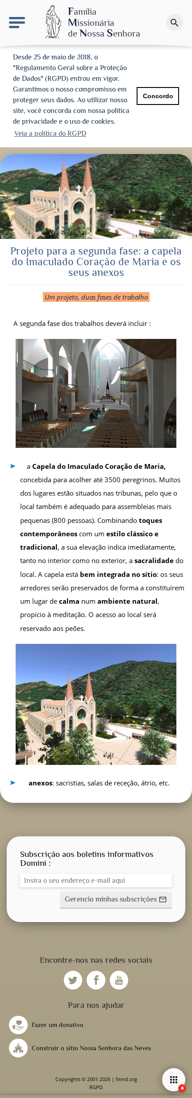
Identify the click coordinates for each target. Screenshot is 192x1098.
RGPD (96, 1087)
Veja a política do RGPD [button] (50, 133)
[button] (116, 900)
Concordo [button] (158, 96)
